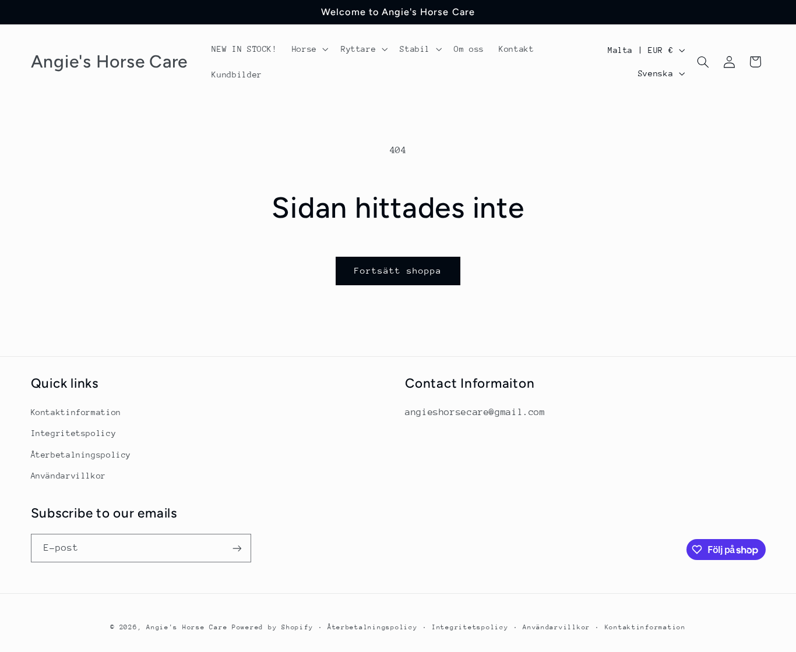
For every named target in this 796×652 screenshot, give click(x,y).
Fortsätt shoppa (398, 270)
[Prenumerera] (236, 548)
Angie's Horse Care (186, 627)
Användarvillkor (68, 475)
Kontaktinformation (76, 412)
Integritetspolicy (74, 433)
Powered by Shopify (272, 627)
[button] (308, 49)
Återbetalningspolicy (81, 454)
